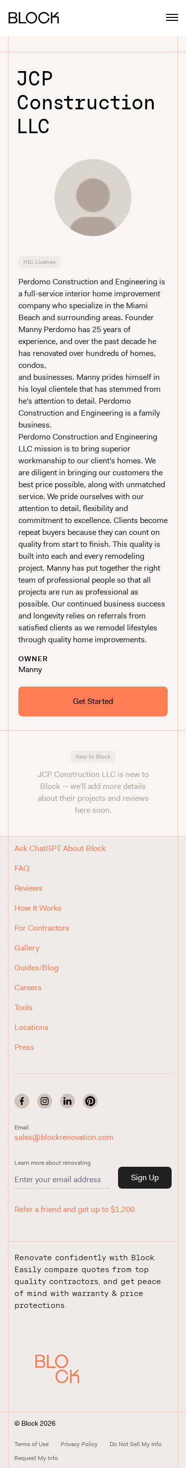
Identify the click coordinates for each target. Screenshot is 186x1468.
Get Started (93, 701)
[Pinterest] (90, 1101)
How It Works (38, 908)
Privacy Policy (79, 1444)
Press (24, 1047)
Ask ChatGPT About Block (60, 848)
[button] (64, 1368)
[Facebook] (21, 1101)
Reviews (28, 888)
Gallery (26, 948)
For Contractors (41, 928)
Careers (28, 987)
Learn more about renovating (52, 1163)
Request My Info (36, 1458)
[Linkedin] (67, 1101)
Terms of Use (31, 1444)
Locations (31, 1027)
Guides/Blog (36, 967)
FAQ (21, 868)
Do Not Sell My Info (136, 1444)
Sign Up (145, 1177)
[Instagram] (44, 1101)
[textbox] (93, 461)
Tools (23, 1007)
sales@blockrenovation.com (64, 1137)
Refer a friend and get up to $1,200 (74, 1209)
